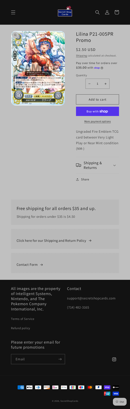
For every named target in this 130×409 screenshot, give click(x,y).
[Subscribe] (60, 359)
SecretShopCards (69, 401)
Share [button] (85, 179)
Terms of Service (22, 319)
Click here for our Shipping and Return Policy (51, 240)
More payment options (97, 121)
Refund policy (20, 328)
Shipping (81, 55)
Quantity (81, 75)
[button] (13, 12)
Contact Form (27, 264)
